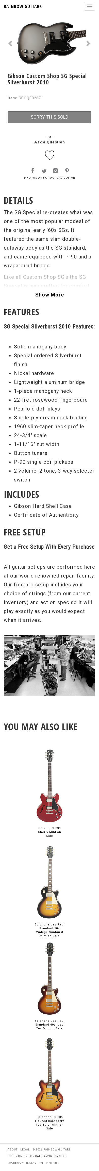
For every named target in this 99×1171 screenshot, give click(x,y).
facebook (15, 1162)
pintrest (52, 1162)
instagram (34, 1162)
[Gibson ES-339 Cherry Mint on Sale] (49, 785)
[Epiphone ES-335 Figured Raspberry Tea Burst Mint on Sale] (49, 1074)
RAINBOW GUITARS (23, 6)
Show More (49, 295)
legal (25, 1149)
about (13, 1149)
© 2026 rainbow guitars (51, 1149)
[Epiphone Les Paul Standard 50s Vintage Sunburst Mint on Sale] (49, 882)
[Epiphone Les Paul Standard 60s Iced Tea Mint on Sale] (49, 978)
